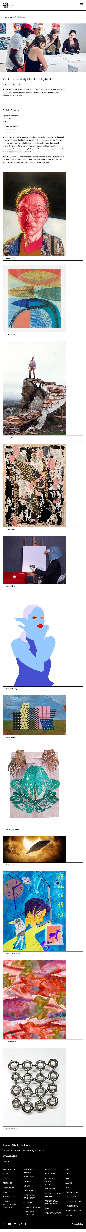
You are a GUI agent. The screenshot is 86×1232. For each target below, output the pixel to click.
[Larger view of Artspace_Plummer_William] (34, 785)
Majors (27, 1181)
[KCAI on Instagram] (4, 1224)
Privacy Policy (77, 1224)
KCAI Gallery (51, 1189)
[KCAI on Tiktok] (20, 1224)
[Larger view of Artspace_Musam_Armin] (34, 715)
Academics (29, 1177)
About (68, 1174)
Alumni (68, 1183)
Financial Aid (9, 1188)
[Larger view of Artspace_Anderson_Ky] (34, 298)
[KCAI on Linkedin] (15, 1224)
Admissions (8, 1183)
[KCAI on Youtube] (9, 1224)
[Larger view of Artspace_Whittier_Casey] (34, 1087)
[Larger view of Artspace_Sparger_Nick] (34, 849)
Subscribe (70, 1215)
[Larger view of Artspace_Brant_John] (34, 388)
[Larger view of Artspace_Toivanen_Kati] (34, 999)
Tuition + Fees (9, 1197)
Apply (5, 1174)
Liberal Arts (30, 1191)
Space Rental (71, 1206)
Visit (5, 1178)
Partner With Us (73, 1201)
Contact (7, 1161)
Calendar (28, 1203)
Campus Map (8, 1192)
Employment (71, 1197)
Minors (27, 1186)
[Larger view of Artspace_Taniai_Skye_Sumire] (34, 911)
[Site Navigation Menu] (81, 4)
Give (67, 1178)
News (68, 1188)
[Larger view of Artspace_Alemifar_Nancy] (34, 214)
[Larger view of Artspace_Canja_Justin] (34, 485)
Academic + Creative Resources (50, 1181)
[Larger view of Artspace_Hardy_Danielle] (34, 639)
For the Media (71, 1192)
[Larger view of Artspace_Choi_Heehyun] (34, 560)
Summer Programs (32, 1207)
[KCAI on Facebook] (25, 1224)
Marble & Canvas (73, 1211)
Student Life (51, 1174)
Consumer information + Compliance (9, 1204)
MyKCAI (48, 1208)
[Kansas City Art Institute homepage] (8, 5)
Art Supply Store (53, 1213)
